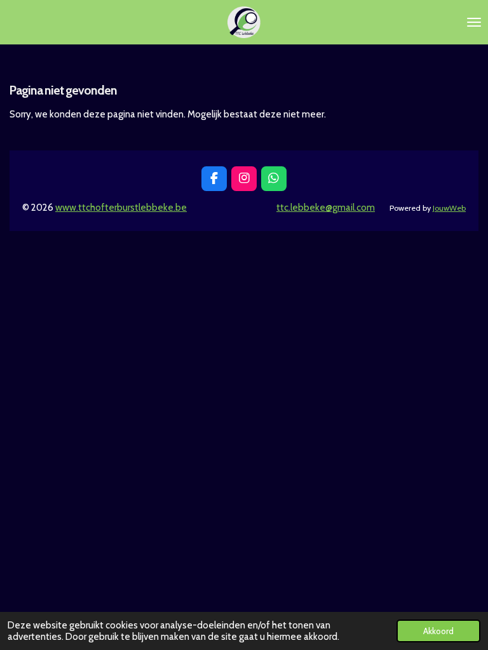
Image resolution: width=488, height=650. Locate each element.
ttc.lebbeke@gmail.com (325, 207)
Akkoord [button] (438, 631)
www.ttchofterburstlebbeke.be (121, 207)
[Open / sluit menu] (474, 22)
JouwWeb (449, 208)
